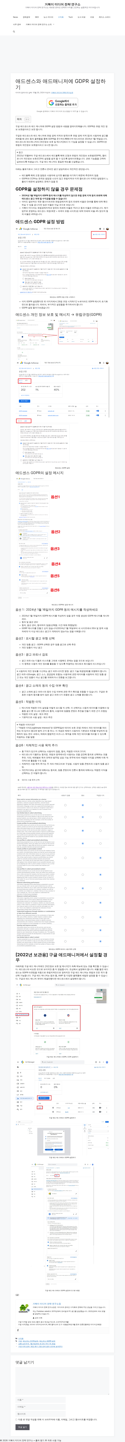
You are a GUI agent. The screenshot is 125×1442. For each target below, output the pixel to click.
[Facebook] (18, 1330)
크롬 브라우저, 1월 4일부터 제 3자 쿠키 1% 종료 (36, 1344)
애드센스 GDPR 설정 (47, 1341)
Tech (70, 17)
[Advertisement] (62, 55)
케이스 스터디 (104, 17)
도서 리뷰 (81, 17)
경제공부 (26, 17)
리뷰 (92, 17)
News (15, 17)
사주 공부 (17, 24)
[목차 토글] (25, 119)
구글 (20, 1341)
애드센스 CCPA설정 (30, 1341)
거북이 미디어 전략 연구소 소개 (39, 24)
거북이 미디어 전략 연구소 (62, 4)
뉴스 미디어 (48, 17)
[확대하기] (106, 229)
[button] (14, 31)
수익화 (61, 17)
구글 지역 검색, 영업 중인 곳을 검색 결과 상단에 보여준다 (40, 1346)
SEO (37, 17)
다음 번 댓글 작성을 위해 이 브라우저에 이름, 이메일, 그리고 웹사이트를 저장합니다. (57, 1419)
